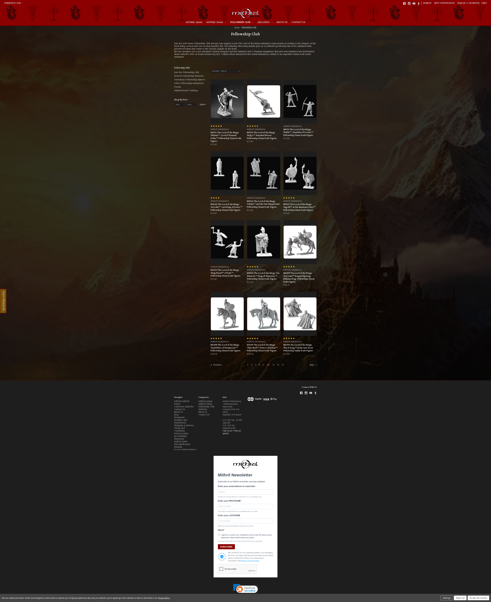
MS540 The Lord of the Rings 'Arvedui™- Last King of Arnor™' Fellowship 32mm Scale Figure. (226, 207)
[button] (245, 590)
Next (312, 365)
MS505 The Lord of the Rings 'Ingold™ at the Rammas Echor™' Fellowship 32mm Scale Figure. (299, 207)
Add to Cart (227, 106)
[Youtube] (414, 3)
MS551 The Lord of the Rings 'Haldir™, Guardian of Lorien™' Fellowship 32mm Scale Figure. (298, 132)
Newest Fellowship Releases (189, 76)
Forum (177, 87)
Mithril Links (180, 442)
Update (203, 104)
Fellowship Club (240, 22)
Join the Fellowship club (186, 72)
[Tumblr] (418, 3)
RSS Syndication (182, 444)
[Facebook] (404, 3)
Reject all (460, 597)
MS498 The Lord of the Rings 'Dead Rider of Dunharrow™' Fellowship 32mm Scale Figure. (225, 348)
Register (474, 3)
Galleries (264, 22)
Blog (176, 415)
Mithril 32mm (215, 22)
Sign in (461, 3)
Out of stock (264, 106)
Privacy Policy (181, 434)
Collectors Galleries (183, 407)
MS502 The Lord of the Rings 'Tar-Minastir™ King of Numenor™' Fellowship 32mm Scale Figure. (263, 276)
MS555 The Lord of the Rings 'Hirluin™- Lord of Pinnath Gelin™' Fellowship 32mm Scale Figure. (225, 137)
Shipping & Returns (184, 425)
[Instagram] (409, 3)
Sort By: (215, 71)
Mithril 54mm (194, 22)
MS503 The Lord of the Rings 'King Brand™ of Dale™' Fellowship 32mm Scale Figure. (225, 273)
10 (268, 365)
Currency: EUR (12, 3)
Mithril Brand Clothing (186, 90)
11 (273, 365)
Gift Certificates (444, 3)
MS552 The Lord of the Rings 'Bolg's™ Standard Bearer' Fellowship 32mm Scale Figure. (262, 135)
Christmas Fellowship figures (189, 80)
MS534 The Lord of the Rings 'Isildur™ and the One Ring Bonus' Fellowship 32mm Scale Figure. (263, 204)
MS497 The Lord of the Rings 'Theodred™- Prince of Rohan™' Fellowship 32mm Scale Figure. (262, 348)
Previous (217, 365)
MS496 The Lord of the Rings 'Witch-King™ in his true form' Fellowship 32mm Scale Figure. (298, 348)
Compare (226, 101)
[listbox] (230, 71)
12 (278, 365)
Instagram (179, 417)
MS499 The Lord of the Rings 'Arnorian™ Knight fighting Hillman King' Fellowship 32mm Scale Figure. (298, 277)
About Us (282, 22)
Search (427, 3)
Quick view (226, 97)
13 (283, 365)
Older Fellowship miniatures (189, 83)
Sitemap (178, 447)
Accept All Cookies (478, 597)
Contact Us (298, 22)
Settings (447, 597)
